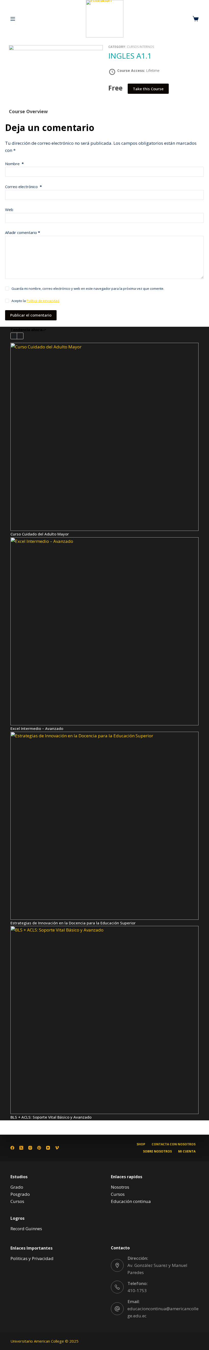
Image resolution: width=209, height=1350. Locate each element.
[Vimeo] (57, 1148)
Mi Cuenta (186, 1151)
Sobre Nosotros (157, 1151)
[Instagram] (30, 1148)
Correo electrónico (23, 186)
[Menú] (12, 19)
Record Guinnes (26, 1228)
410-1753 (137, 1290)
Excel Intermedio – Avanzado (36, 728)
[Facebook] (12, 1148)
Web (9, 209)
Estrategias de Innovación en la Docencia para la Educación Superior (73, 922)
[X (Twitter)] (21, 1148)
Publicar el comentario (30, 315)
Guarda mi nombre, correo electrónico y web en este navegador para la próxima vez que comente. (87, 288)
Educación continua (131, 1201)
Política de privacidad (43, 300)
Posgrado (20, 1194)
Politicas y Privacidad (32, 1258)
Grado (16, 1187)
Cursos (17, 1201)
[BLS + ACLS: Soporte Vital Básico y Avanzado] (104, 1020)
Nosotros (120, 1187)
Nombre (14, 163)
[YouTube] (48, 1148)
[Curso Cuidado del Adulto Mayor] (104, 437)
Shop (141, 1144)
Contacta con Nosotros (173, 1144)
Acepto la (35, 300)
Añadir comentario (22, 232)
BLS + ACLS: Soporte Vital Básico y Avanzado (51, 1117)
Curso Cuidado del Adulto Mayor (39, 533)
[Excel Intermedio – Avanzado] (104, 631)
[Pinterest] (39, 1148)
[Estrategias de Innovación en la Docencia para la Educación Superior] (104, 826)
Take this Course (148, 88)
